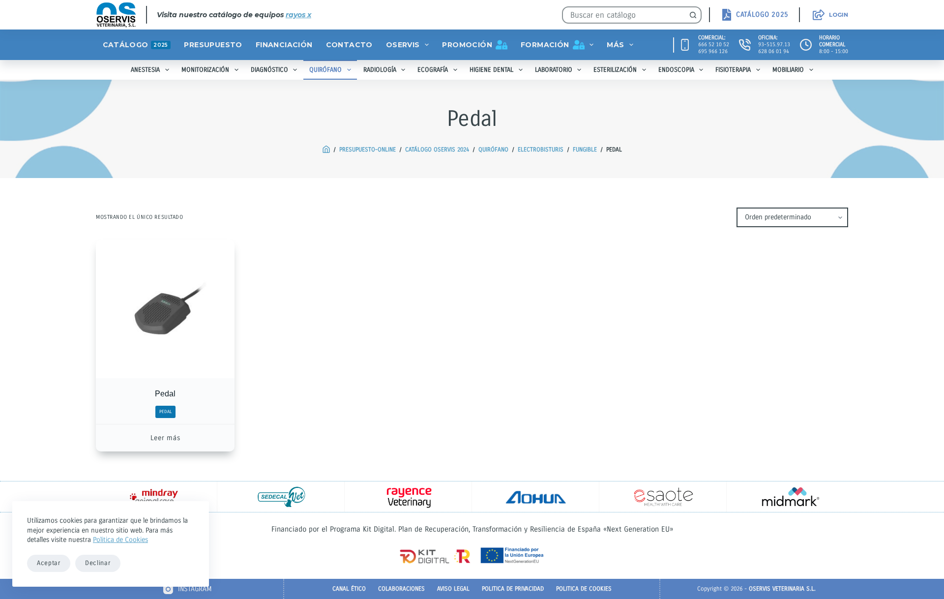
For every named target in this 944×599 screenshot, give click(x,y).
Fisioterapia (733, 70)
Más (615, 44)
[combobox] (624, 15)
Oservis (403, 44)
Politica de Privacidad (513, 588)
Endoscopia (676, 70)
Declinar (98, 563)
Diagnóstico (269, 70)
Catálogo (135, 44)
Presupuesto (213, 44)
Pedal (165, 393)
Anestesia (145, 70)
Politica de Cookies (120, 540)
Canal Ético (349, 588)
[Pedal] (165, 309)
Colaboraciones (401, 588)
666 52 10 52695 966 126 (713, 48)
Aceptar (48, 563)
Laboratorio (553, 70)
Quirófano (325, 70)
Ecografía (432, 70)
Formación (545, 44)
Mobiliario (788, 70)
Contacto (349, 44)
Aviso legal (453, 588)
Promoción (467, 44)
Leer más (165, 438)
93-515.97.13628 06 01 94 (774, 48)
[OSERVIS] (326, 149)
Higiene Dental (491, 70)
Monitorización (205, 70)
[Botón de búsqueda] (693, 15)
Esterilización (615, 70)
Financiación (284, 44)
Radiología (379, 70)
